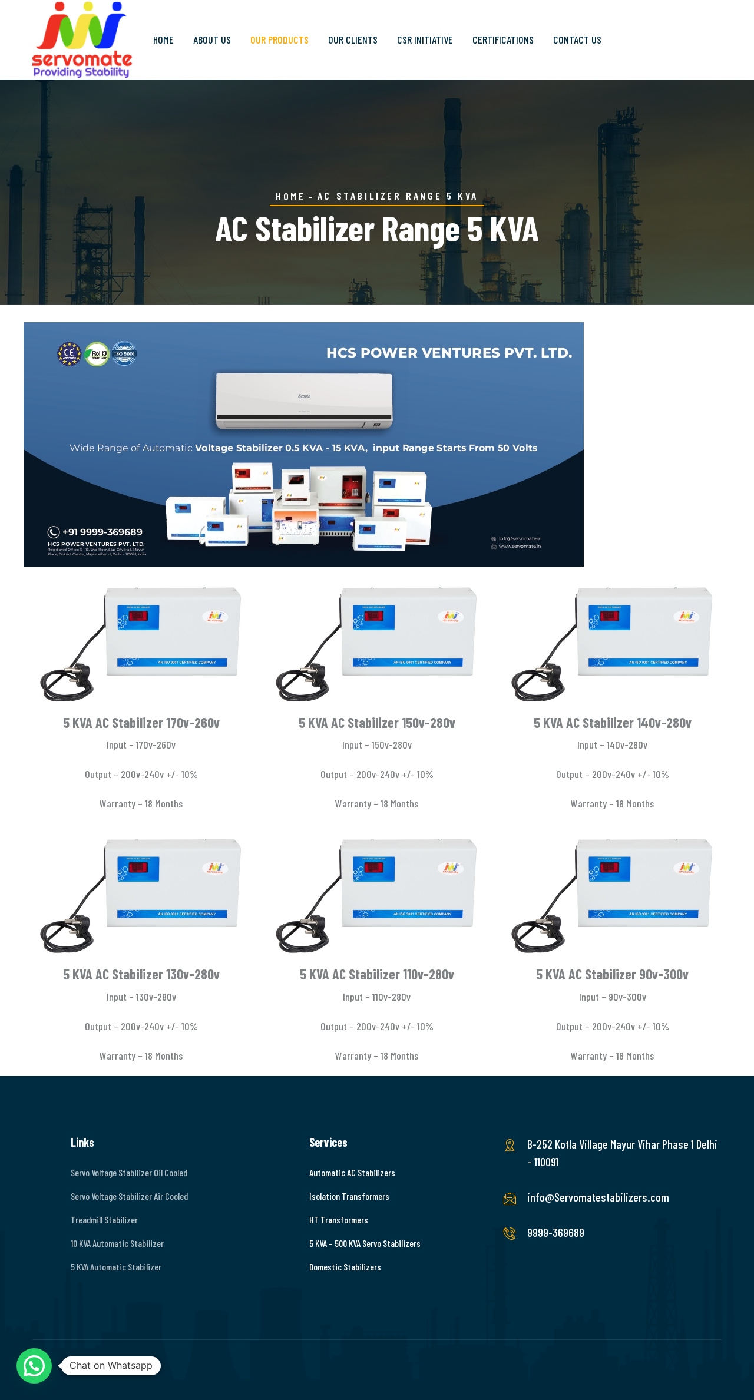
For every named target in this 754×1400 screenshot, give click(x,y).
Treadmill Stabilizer (104, 1219)
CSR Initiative (425, 39)
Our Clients (353, 39)
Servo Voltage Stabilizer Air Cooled (129, 1196)
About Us (212, 39)
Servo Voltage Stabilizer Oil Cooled (129, 1172)
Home (163, 39)
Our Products (279, 39)
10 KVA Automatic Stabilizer (117, 1243)
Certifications (503, 39)
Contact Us (577, 39)
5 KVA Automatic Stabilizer (116, 1266)
